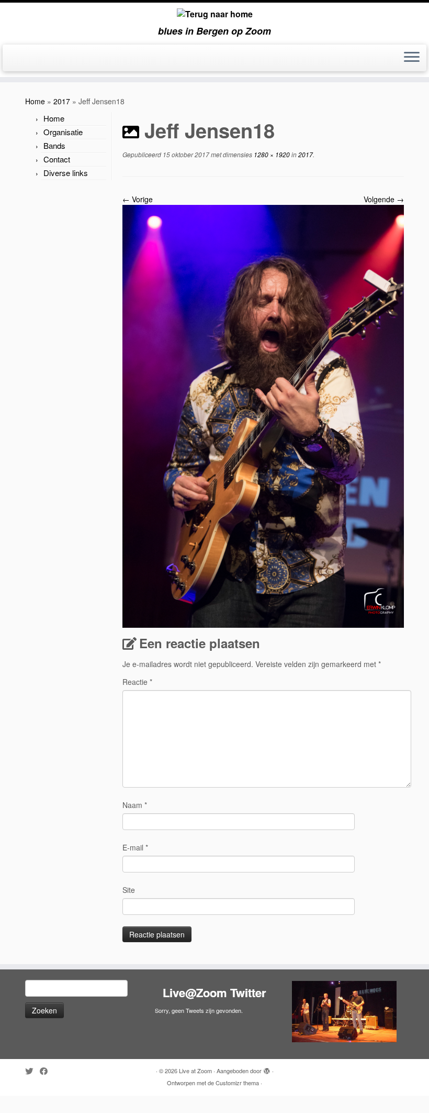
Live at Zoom (195, 1070)
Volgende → (384, 199)
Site (128, 890)
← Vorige (137, 199)
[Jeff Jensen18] (263, 415)
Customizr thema (237, 1082)
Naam (134, 805)
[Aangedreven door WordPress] (266, 1068)
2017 (61, 101)
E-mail (135, 847)
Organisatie (63, 131)
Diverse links (65, 172)
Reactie (137, 681)
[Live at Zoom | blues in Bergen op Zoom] (214, 14)
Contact (56, 159)
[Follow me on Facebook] (47, 1070)
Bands (54, 145)
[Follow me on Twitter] (32, 1070)
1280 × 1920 (271, 154)
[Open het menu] (412, 58)
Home (35, 101)
